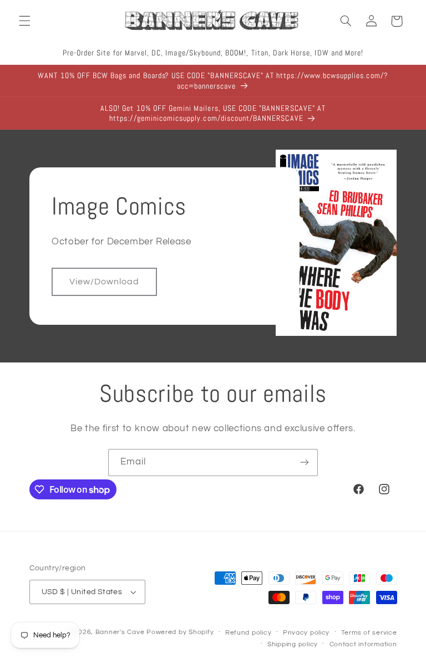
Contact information (363, 644)
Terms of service (369, 633)
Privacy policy (306, 633)
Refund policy (248, 633)
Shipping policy (292, 644)
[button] (24, 21)
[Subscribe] (304, 462)
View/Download (104, 281)
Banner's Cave (120, 632)
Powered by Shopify (180, 632)
